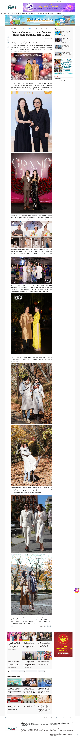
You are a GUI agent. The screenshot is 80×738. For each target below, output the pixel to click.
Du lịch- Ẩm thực (39, 28)
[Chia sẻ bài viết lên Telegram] (8, 42)
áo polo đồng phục (58, 82)
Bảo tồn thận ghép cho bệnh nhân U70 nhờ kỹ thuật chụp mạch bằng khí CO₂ (43, 690)
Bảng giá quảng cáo (62, 1)
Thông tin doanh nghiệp (48, 717)
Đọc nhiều (58, 29)
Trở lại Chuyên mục (12, 626)
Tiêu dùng (46, 28)
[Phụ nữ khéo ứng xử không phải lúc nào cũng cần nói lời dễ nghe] (58, 54)
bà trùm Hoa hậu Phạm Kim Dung (18, 671)
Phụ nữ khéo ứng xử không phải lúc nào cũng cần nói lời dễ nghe (67, 54)
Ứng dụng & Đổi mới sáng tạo (20, 13)
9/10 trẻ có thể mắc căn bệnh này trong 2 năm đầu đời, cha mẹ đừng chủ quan (14, 690)
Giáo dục (25, 28)
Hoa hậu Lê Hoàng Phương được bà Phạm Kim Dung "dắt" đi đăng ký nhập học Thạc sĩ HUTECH (28, 645)
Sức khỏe (29, 28)
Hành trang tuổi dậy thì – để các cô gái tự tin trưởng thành (66, 33)
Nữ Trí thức (10, 13)
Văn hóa (34, 28)
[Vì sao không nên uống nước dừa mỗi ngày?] (29, 699)
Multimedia (58, 13)
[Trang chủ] (1, 13)
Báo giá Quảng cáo (57, 717)
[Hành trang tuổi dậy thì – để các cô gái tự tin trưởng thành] (58, 33)
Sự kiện (5, 13)
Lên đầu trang (72, 717)
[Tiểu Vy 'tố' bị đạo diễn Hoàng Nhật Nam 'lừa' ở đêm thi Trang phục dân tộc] (44, 655)
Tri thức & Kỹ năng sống (41, 13)
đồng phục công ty (58, 78)
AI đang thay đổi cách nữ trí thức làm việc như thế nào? (66, 47)
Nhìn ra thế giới (31, 13)
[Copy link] (8, 37)
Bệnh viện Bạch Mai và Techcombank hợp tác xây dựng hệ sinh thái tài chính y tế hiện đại (14, 707)
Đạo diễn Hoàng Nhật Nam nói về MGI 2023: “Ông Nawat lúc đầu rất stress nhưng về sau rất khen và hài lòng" (29, 664)
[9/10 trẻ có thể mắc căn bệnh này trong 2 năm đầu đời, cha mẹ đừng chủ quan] (14, 682)
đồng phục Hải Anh (62, 80)
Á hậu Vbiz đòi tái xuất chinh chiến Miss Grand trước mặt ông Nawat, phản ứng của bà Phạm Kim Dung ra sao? (14, 664)
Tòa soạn (65, 717)
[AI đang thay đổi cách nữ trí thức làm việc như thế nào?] (58, 47)
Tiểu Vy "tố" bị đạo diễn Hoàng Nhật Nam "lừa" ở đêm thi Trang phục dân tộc (44, 663)
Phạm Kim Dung (41, 671)
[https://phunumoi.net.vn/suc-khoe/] (8, 47)
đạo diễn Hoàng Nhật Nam (31, 671)
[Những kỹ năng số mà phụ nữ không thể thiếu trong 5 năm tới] (58, 40)
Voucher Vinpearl (58, 84)
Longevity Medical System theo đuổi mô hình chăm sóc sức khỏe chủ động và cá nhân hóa (29, 690)
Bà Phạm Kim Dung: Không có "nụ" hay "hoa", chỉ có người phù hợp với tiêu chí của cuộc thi (44, 644)
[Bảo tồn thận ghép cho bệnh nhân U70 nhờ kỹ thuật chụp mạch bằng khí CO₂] (44, 682)
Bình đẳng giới (51, 13)
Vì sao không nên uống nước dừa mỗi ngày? (28, 705)
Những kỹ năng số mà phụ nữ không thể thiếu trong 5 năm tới (66, 40)
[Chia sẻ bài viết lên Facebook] (8, 40)
